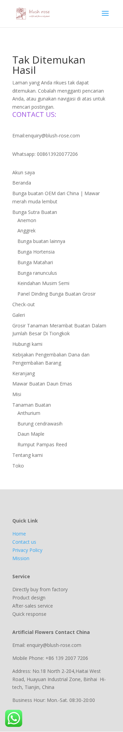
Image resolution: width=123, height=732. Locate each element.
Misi (16, 394)
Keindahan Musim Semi (43, 283)
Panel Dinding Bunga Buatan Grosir (56, 293)
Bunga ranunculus (37, 273)
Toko (18, 465)
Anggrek (26, 230)
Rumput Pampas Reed (42, 444)
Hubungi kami (27, 344)
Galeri (18, 315)
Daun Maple (30, 434)
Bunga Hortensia (36, 251)
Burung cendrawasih (40, 423)
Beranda (21, 182)
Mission (20, 558)
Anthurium (28, 413)
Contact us (24, 542)
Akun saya (23, 172)
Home (19, 533)
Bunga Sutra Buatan (34, 212)
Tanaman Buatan (31, 405)
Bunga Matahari (35, 262)
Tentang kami (27, 455)
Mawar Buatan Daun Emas (42, 383)
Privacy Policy (27, 550)
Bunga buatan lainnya (41, 241)
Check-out (23, 304)
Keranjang (23, 373)
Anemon (26, 220)
